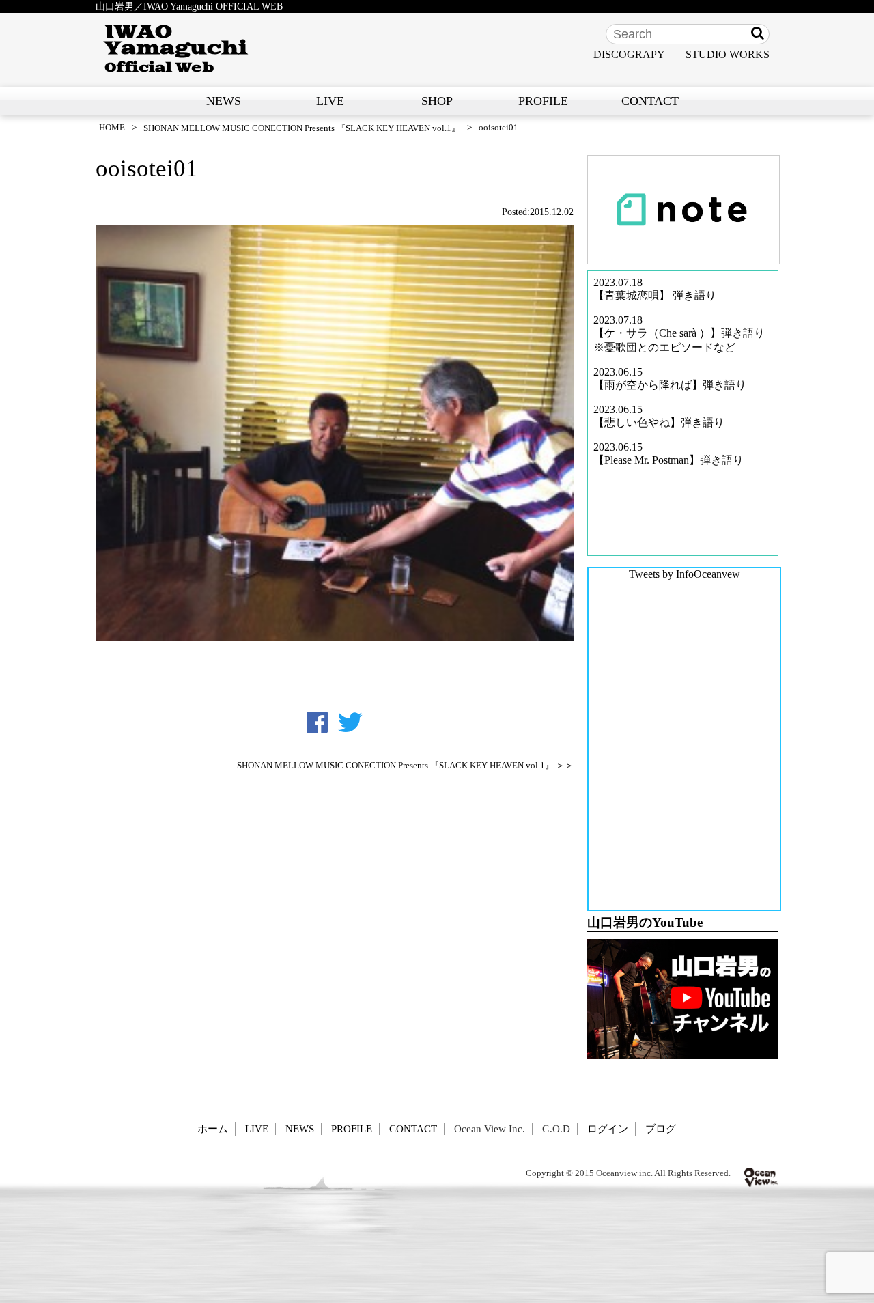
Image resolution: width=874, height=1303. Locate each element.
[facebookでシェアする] (317, 722)
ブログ (660, 1128)
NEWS (223, 101)
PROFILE (543, 101)
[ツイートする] (350, 722)
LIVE (330, 101)
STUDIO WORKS (728, 54)
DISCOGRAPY (629, 54)
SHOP (437, 101)
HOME (112, 127)
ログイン (607, 1128)
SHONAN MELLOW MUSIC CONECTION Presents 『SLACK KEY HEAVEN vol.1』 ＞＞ (405, 765)
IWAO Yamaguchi (175, 48)
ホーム (212, 1128)
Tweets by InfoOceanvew (684, 574)
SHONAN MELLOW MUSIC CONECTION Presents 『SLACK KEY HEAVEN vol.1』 (301, 128)
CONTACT (650, 101)
